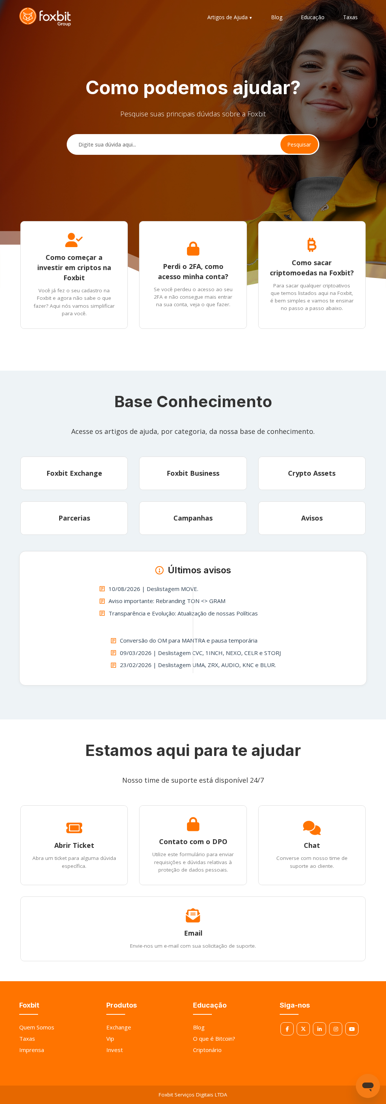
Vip (110, 1038)
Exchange (118, 1027)
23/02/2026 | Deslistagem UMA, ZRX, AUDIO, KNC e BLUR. (198, 665)
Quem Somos (36, 1027)
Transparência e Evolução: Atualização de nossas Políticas (183, 613)
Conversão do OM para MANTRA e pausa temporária (188, 640)
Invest (114, 1050)
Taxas (350, 17)
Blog (276, 17)
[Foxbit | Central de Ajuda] (45, 17)
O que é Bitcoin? (214, 1038)
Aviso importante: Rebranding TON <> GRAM (167, 601)
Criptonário (207, 1050)
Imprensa (31, 1050)
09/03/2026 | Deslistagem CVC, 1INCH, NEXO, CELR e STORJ (200, 653)
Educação (313, 17)
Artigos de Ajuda (227, 17)
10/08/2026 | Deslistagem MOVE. (153, 588)
